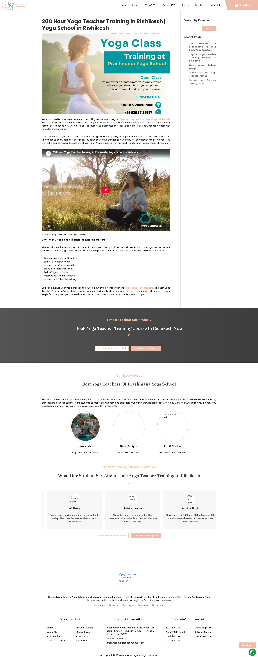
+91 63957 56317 (114, 638)
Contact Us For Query (146, 348)
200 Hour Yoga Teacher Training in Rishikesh (144, 119)
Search (209, 28)
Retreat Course (203, 632)
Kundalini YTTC (173, 636)
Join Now (245, 5)
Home (124, 5)
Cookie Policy (83, 632)
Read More (73, 522)
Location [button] (200, 5)
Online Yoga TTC (203, 627)
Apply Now (247, 645)
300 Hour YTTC (173, 640)
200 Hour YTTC (173, 627)
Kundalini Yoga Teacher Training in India (202, 82)
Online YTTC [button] (169, 5)
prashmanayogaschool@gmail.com (125, 642)
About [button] (135, 5)
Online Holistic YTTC (205, 636)
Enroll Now (81, 640)
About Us (52, 632)
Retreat (186, 5)
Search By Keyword (197, 20)
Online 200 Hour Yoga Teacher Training (202, 74)
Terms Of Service (56, 640)
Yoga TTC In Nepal (175, 632)
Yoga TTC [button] (150, 5)
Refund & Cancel (85, 627)
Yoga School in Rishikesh (139, 287)
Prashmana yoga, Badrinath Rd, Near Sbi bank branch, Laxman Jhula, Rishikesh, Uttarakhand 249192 (130, 631)
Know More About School (112, 348)
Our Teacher (54, 636)
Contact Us (217, 5)
